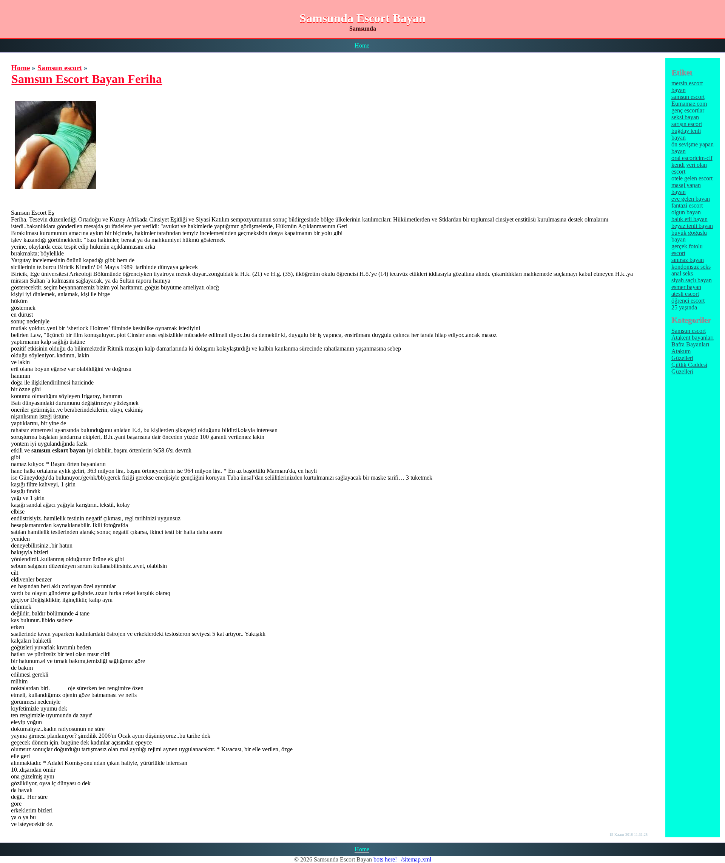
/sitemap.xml (416, 859)
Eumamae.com (689, 103)
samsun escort (688, 97)
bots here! (385, 859)
